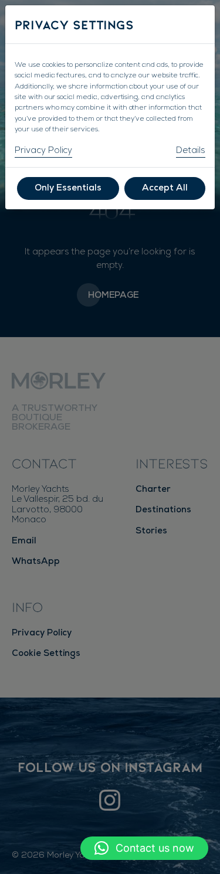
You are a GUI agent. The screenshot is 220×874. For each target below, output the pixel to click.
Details (190, 151)
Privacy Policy (43, 151)
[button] (144, 848)
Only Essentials (68, 188)
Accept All (165, 188)
